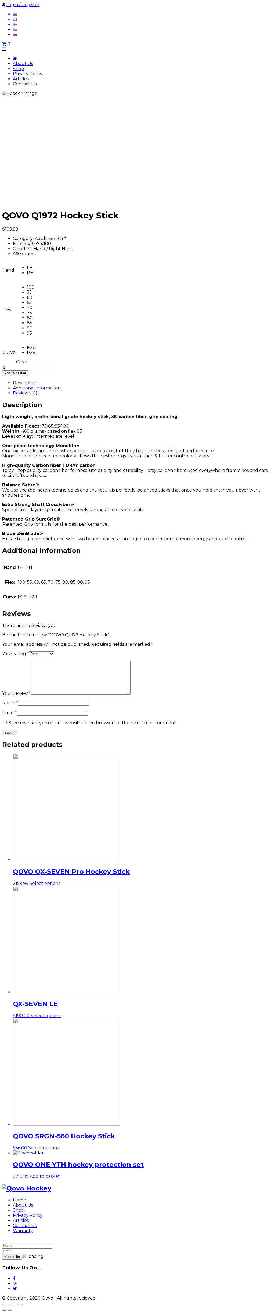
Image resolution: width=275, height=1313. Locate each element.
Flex (7, 310)
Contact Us (25, 84)
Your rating (15, 653)
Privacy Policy (27, 73)
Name (10, 702)
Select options (45, 883)
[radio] (31, 267)
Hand (8, 270)
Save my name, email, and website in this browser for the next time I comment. (93, 722)
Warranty (23, 1230)
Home (19, 1200)
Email (9, 712)
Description (25, 382)
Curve (9, 352)
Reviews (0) (25, 393)
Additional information (37, 387)
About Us (23, 63)
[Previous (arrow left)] (4, 1310)
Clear (21, 361)
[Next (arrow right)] (10, 1310)
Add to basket (15, 373)
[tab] (143, 382)
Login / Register (22, 4)
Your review (16, 693)
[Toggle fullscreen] (15, 1304)
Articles (21, 78)
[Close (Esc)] (4, 1304)
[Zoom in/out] (20, 1304)
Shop (18, 68)
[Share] (10, 1304)
